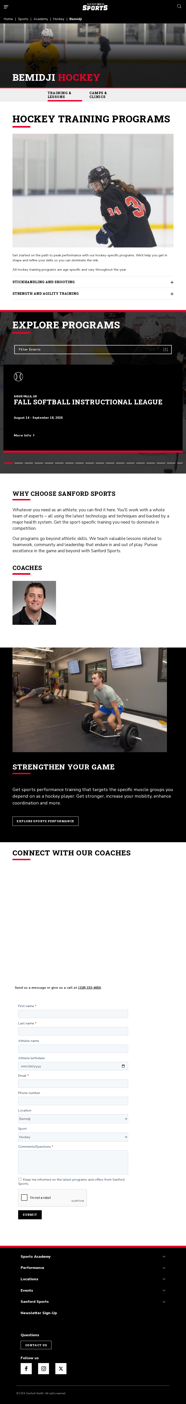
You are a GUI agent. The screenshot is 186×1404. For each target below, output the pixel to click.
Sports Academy (36, 1256)
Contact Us (36, 1345)
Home (8, 19)
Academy (41, 19)
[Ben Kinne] (34, 603)
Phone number (29, 1093)
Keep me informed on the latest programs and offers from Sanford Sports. (71, 1182)
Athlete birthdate (31, 1058)
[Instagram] (43, 1368)
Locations (29, 1279)
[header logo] (95, 6)
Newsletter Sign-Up (39, 1313)
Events (27, 1290)
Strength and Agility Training (45, 293)
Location (24, 1111)
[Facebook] (26, 1368)
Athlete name (28, 1041)
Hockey (58, 19)
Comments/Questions (34, 1147)
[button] (8, 463)
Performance (32, 1267)
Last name (26, 1023)
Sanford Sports (35, 1301)
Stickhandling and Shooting (43, 282)
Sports (23, 19)
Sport (22, 1129)
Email (22, 1076)
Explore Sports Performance (45, 821)
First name (26, 1006)
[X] (60, 1368)
